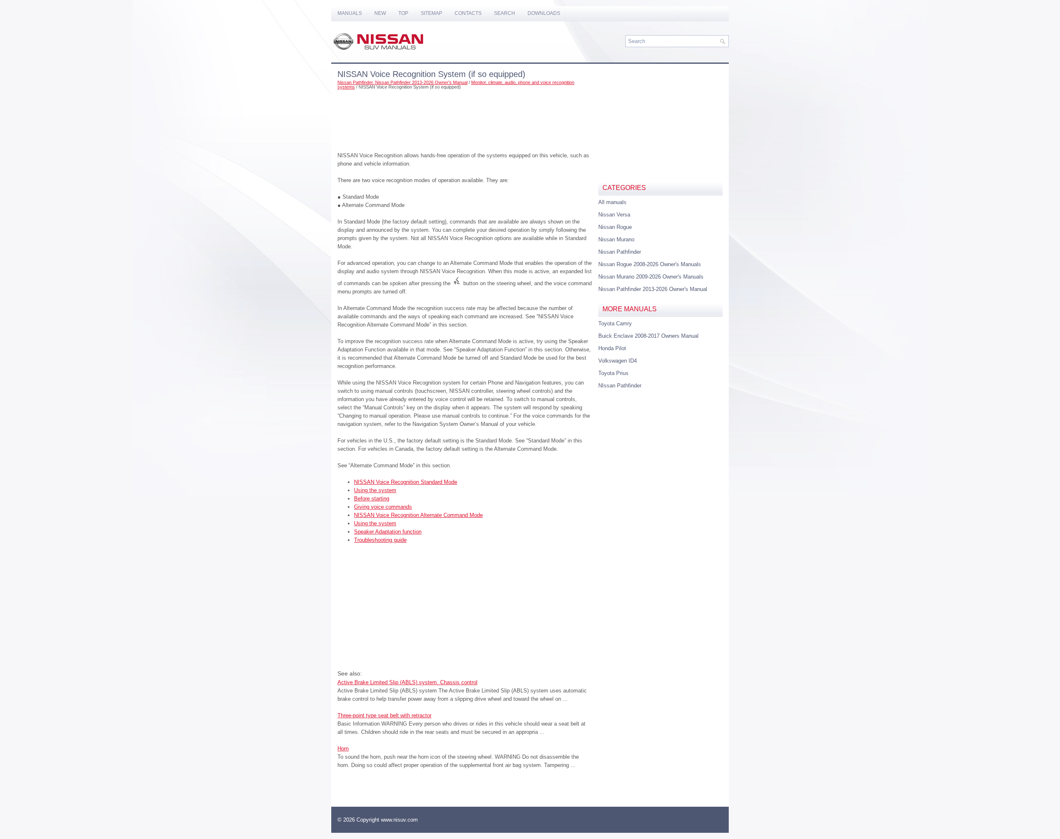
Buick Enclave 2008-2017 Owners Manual (648, 336)
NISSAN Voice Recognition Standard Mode (405, 482)
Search (504, 13)
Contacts (468, 13)
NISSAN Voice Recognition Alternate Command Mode (418, 515)
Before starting (371, 498)
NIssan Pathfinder (619, 385)
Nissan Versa (614, 215)
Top (403, 13)
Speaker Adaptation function (388, 532)
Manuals (349, 13)
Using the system (375, 490)
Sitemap (431, 13)
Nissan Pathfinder (619, 252)
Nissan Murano (616, 239)
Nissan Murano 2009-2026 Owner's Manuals (650, 277)
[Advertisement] (464, 118)
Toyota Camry (615, 323)
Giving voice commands (383, 507)
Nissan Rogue (615, 227)
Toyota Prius (613, 373)
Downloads (544, 13)
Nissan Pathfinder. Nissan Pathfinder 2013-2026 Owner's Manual (402, 82)
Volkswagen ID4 (617, 361)
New (380, 13)
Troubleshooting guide (380, 540)
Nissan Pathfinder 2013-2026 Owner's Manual (652, 289)
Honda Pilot (612, 348)
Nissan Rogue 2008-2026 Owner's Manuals (649, 264)
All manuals (612, 202)
